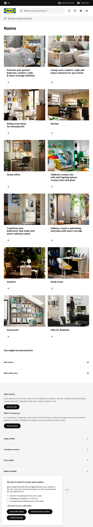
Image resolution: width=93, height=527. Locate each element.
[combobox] (40, 11)
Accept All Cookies (17, 512)
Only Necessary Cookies (40, 512)
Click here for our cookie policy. (19, 505)
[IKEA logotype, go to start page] (10, 10)
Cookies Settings (16, 518)
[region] (32, 500)
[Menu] (86, 10)
